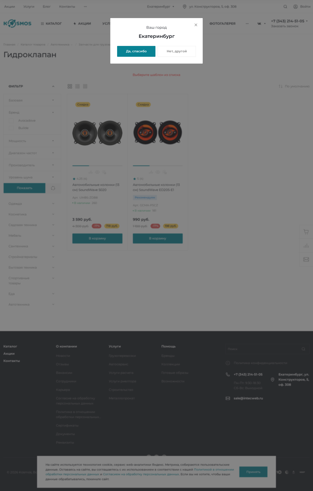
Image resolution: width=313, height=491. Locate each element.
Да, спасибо (136, 51)
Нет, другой (177, 51)
